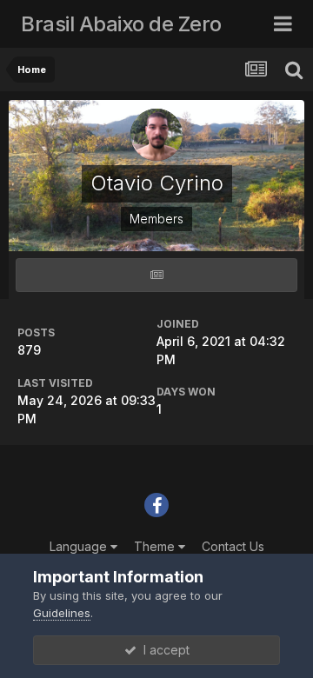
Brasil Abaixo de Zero (121, 24)
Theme (156, 546)
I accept (163, 649)
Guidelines (61, 613)
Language (80, 546)
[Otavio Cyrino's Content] (156, 275)
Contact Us (233, 546)
